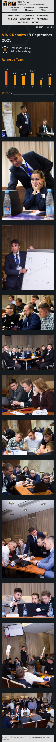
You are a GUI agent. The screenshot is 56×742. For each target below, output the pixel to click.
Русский (50, 27)
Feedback (42, 19)
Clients (12, 19)
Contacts (22, 22)
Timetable (14, 15)
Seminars (42, 15)
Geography (27, 19)
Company (28, 15)
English (39, 27)
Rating (35, 22)
